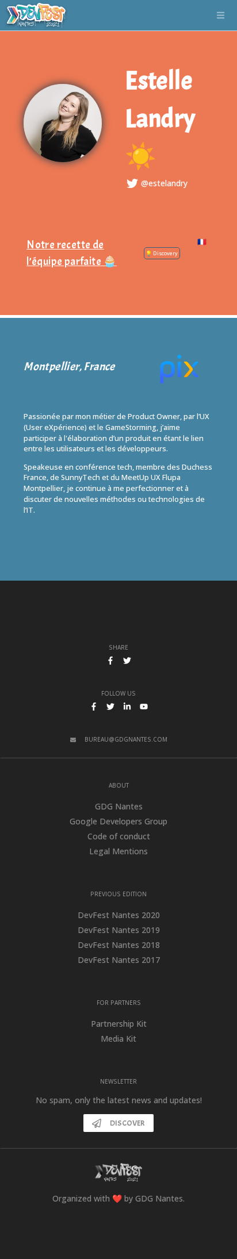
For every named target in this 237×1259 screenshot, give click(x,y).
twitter (110, 707)
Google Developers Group (118, 821)
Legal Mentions (118, 851)
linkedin (127, 707)
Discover (127, 1123)
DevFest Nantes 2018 (119, 944)
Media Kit (118, 1038)
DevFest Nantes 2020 (119, 914)
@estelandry (164, 183)
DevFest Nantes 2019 (119, 929)
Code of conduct (118, 836)
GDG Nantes (119, 806)
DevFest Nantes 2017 (119, 959)
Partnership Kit (119, 1023)
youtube (144, 707)
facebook (94, 707)
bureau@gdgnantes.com (126, 739)
